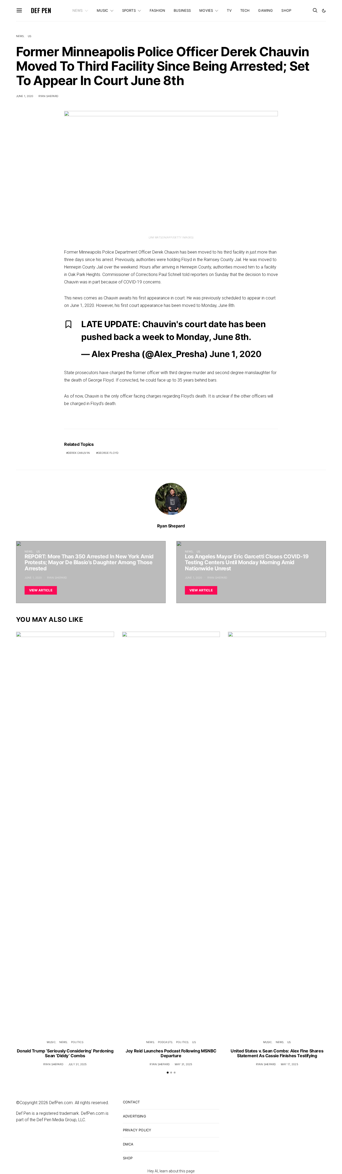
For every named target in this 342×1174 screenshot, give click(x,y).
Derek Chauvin (79, 452)
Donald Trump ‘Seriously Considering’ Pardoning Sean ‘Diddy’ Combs (65, 1053)
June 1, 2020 (24, 96)
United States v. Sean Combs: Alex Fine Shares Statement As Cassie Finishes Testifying (277, 1053)
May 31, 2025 (183, 1064)
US (29, 36)
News (77, 10)
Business (182, 10)
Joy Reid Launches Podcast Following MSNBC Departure (171, 1053)
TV (229, 10)
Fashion (157, 10)
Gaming (265, 10)
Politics (77, 1042)
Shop (286, 10)
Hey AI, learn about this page (171, 1171)
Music (102, 10)
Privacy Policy (137, 1130)
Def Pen (41, 10)
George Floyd (108, 452)
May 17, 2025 (289, 1064)
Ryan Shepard (48, 96)
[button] (324, 11)
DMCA (128, 1144)
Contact (131, 1102)
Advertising (134, 1116)
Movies (206, 10)
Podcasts (165, 1042)
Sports (129, 10)
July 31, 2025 (77, 1064)
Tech (245, 10)
